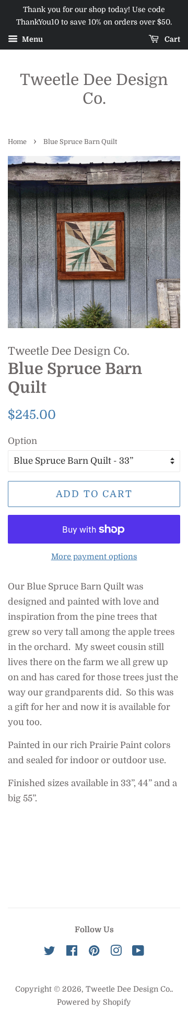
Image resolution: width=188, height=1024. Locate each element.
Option (22, 441)
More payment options (94, 556)
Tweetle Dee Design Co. (94, 89)
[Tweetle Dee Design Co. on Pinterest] (94, 952)
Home (17, 142)
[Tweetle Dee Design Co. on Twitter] (49, 952)
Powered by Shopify (94, 1002)
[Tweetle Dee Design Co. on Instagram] (116, 952)
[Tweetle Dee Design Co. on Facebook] (72, 952)
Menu (31, 39)
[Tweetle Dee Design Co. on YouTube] (138, 952)
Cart (171, 39)
